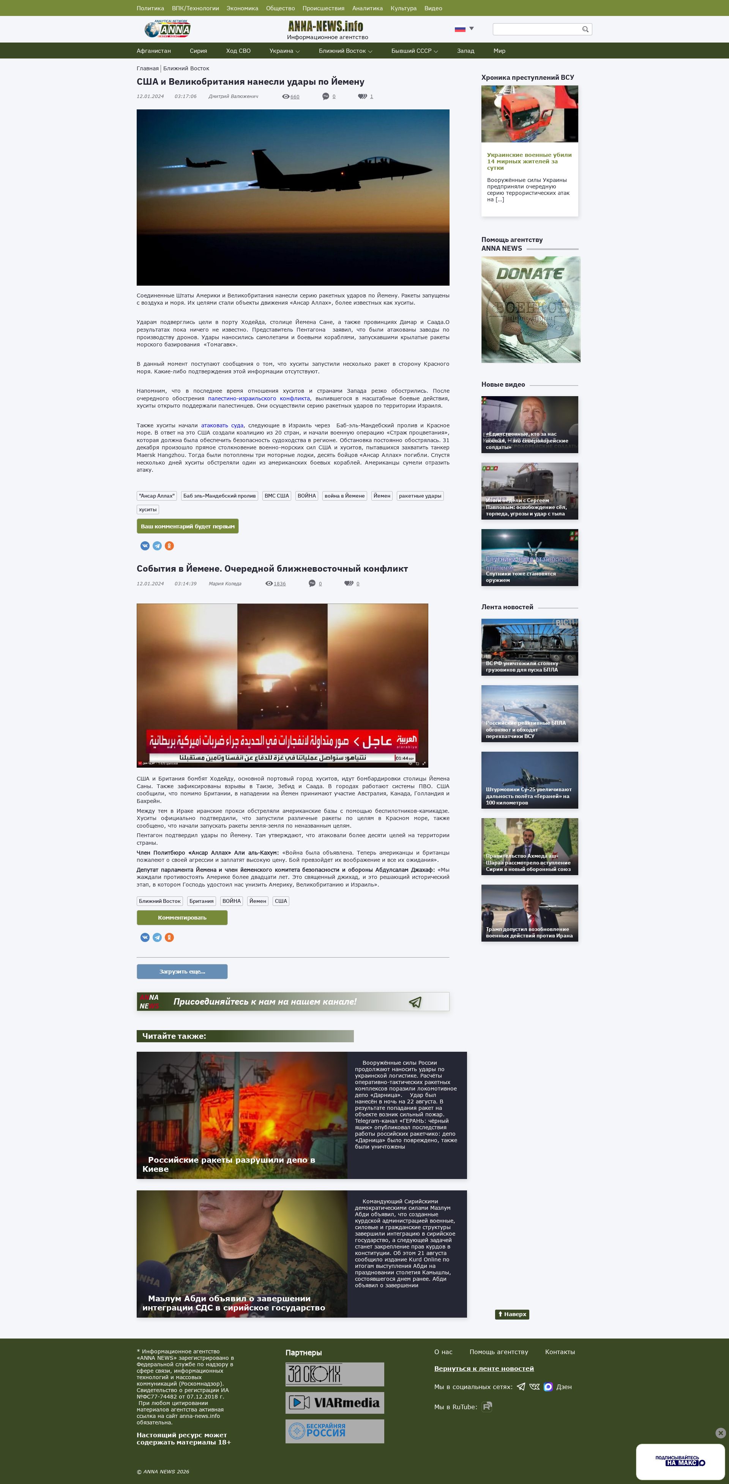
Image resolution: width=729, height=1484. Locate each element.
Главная (148, 68)
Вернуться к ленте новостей (484, 1368)
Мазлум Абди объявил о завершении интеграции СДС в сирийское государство (233, 1303)
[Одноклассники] (169, 545)
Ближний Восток (342, 50)
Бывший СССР (411, 50)
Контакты (560, 1351)
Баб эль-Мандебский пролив (219, 495)
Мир (499, 50)
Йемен (382, 495)
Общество (280, 8)
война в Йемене (345, 495)
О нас (443, 1351)
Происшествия (324, 8)
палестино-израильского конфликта (259, 398)
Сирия (198, 50)
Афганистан (154, 50)
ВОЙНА (307, 495)
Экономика (243, 8)
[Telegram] (157, 545)
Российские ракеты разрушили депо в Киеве (229, 1164)
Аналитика (367, 8)
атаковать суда (222, 425)
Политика (150, 8)
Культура (404, 8)
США (281, 901)
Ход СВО (238, 50)
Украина (281, 50)
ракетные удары (420, 495)
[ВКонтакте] (145, 545)
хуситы (148, 509)
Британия (201, 901)
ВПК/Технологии (195, 8)
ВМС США (277, 495)
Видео (433, 8)
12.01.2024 (167, 96)
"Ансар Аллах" (157, 495)
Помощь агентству (499, 1351)
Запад (466, 50)
